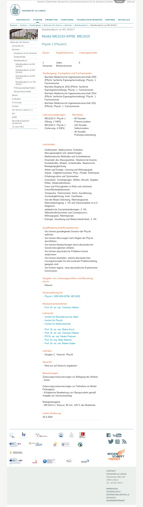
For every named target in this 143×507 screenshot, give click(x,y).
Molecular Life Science (19, 42)
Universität (23, 20)
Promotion (51, 20)
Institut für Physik (54, 320)
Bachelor (16, 49)
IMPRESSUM (112, 489)
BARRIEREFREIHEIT (115, 501)
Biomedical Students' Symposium (20, 122)
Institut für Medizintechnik (58, 324)
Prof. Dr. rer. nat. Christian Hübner (62, 307)
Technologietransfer (89, 20)
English (131, 2)
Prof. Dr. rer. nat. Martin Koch (59, 329)
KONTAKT (111, 471)
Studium (37, 20)
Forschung (67, 20)
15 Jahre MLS (18, 127)
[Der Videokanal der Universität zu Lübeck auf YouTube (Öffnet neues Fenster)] (116, 437)
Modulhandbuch (20, 60)
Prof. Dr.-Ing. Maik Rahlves (58, 340)
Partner (110, 20)
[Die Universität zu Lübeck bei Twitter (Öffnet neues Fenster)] (109, 444)
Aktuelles (124, 20)
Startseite (13, 25)
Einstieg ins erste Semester (25, 53)
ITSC (94, 2)
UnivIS (110, 2)
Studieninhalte (19, 57)
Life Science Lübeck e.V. (22, 110)
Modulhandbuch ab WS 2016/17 (25, 77)
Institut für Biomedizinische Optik (61, 317)
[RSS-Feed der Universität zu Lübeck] (123, 444)
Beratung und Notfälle (59, 2)
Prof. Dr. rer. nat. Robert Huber (60, 343)
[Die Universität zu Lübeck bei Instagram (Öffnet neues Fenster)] (116, 444)
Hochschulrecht (81, 2)
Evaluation (16, 99)
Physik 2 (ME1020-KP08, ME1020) (62, 296)
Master (15, 95)
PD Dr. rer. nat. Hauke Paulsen (60, 336)
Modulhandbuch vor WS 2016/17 (26, 83)
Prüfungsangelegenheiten (24, 88)
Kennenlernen (18, 46)
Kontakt (41, 2)
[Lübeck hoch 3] (34, 461)
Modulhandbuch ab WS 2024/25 (25, 65)
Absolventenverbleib (22, 91)
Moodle (101, 2)
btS (13, 113)
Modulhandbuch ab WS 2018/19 (25, 71)
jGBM (14, 117)
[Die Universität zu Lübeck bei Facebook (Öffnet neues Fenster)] (108, 437)
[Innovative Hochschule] (85, 461)
